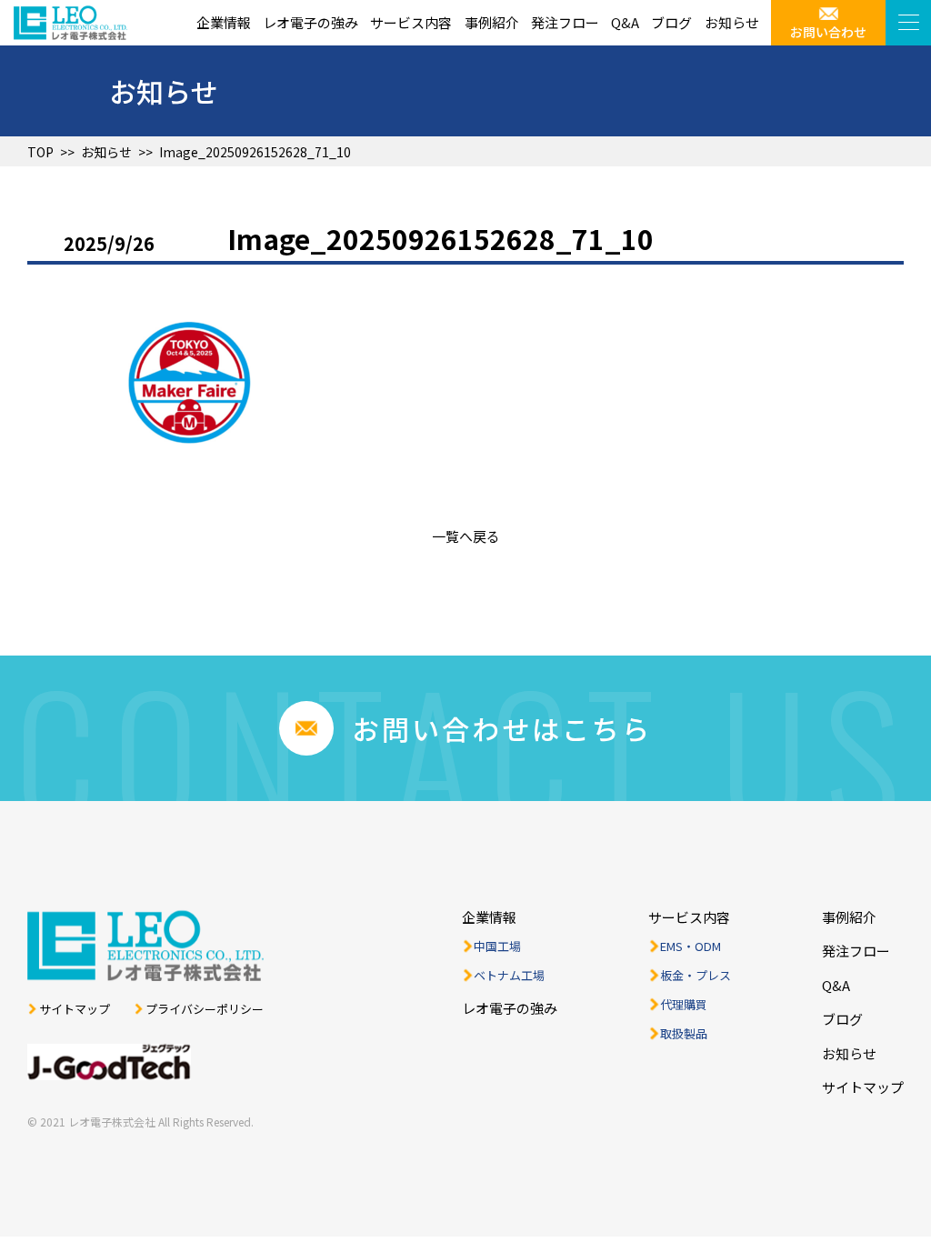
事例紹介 (492, 22)
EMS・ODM (690, 946)
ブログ (671, 22)
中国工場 (497, 946)
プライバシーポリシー (204, 1009)
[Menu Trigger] (908, 22)
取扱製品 (683, 1033)
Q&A (625, 22)
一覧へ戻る (466, 536)
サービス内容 (411, 22)
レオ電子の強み (310, 22)
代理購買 (683, 1004)
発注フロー (565, 22)
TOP (40, 152)
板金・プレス (695, 975)
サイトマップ (74, 1009)
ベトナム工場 (509, 975)
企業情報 (223, 22)
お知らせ (732, 22)
